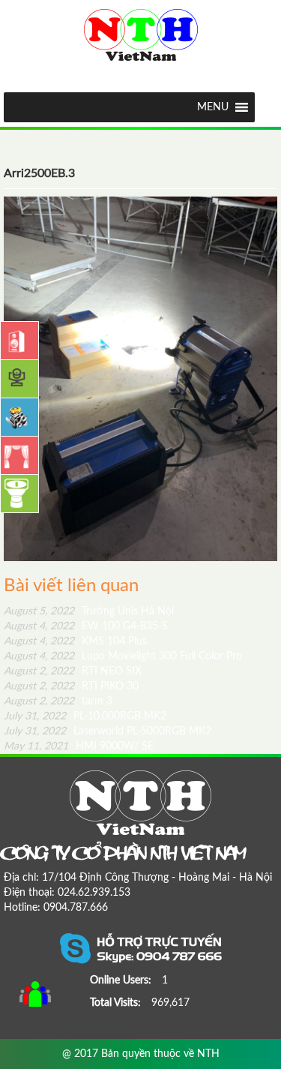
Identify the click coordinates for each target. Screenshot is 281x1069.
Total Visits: (117, 1003)
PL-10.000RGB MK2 (85, 716)
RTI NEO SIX (73, 671)
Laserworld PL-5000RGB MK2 (107, 731)
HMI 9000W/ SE (79, 746)
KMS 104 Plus (75, 641)
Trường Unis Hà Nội (89, 611)
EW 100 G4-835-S (86, 626)
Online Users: (122, 980)
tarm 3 (58, 701)
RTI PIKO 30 (71, 686)
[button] (213, 107)
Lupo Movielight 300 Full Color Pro (123, 656)
